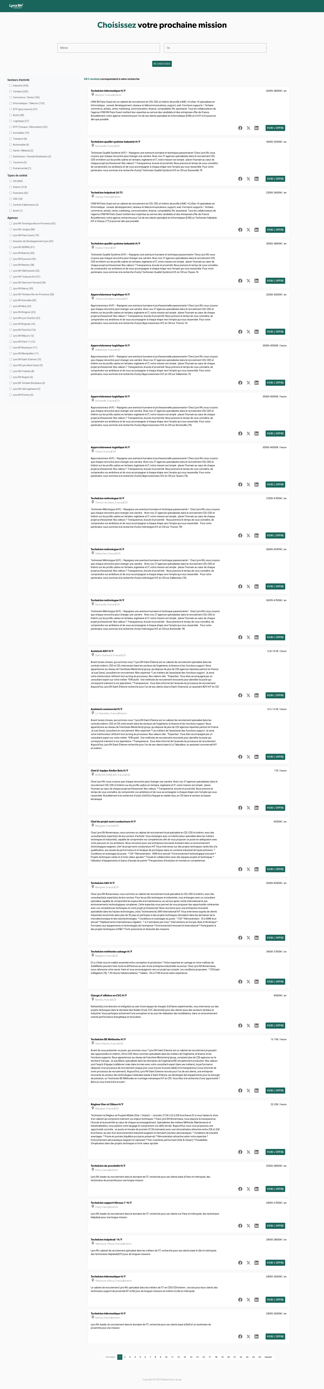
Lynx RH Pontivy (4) (23, 395)
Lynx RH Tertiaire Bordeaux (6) (29, 383)
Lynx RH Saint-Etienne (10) (27, 359)
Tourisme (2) (20, 162)
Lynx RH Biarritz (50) (23, 253)
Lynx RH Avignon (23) (24, 312)
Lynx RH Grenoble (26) (24, 300)
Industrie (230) (21, 85)
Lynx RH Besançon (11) (25, 347)
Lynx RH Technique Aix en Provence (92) (34, 223)
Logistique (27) (21, 121)
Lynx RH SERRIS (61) (24, 247)
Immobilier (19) (21, 133)
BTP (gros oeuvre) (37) (25, 109)
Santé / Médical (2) (23, 150)
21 (235, 1357)
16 (203, 1357)
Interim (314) (20, 187)
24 (253, 1357)
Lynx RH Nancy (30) (23, 288)
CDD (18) (17, 199)
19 (222, 1357)
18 (216, 1357)
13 (185, 1357)
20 (228, 1357)
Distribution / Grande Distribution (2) (32, 156)
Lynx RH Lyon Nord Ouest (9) (28, 365)
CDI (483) (18, 181)
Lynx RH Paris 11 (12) (24, 341)
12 (178, 1357)
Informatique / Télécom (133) (29, 103)
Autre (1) (18, 210)
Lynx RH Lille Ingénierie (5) (26, 389)
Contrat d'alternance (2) (25, 204)
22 (241, 1357)
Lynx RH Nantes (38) (23, 265)
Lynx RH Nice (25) (22, 306)
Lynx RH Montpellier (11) (26, 353)
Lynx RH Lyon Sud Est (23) (26, 318)
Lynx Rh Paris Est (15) (24, 330)
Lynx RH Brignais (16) (24, 324)
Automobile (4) (21, 144)
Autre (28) (18, 115)
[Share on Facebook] (240, 128)
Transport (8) (20, 138)
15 (197, 1357)
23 (247, 1357)
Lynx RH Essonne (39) (24, 259)
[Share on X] (248, 128)
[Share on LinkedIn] (256, 128)
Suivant (268, 1357)
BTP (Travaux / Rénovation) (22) (30, 127)
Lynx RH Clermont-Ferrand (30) (29, 282)
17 (210, 1357)
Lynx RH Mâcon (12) (23, 335)
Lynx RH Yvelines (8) (23, 371)
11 (172, 1357)
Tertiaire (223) (20, 91)
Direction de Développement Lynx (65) (33, 241)
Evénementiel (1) (22, 168)
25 (260, 1357)
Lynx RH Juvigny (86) (24, 229)
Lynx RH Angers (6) (23, 377)
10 (166, 1357)
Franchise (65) (20, 193)
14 (191, 1357)
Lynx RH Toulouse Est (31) (26, 276)
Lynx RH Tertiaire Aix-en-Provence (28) (33, 294)
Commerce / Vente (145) (26, 97)
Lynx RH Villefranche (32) (26, 270)
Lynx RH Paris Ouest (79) (26, 235)
